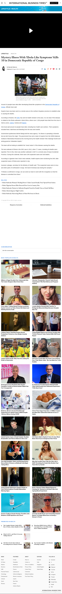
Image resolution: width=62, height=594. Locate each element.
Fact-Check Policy (29, 576)
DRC (18, 118)
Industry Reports (16, 586)
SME (2, 569)
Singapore (39, 564)
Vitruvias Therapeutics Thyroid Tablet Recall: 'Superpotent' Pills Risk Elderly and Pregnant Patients (45, 282)
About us (27, 559)
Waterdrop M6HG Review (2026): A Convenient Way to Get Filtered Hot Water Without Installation (43, 527)
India (38, 562)
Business (3, 566)
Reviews (3, 583)
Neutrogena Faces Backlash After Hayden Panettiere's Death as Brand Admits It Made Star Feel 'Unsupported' (15, 386)
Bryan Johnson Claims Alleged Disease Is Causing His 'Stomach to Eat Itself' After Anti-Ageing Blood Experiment (45, 489)
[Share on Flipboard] (51, 69)
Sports (2, 581)
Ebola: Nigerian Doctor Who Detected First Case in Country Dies (21, 185)
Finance (15, 569)
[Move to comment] (59, 69)
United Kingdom (40, 566)
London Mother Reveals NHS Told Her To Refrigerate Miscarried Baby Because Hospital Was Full (45, 308)
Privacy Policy (28, 566)
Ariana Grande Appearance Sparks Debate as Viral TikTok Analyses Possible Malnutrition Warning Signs (14, 489)
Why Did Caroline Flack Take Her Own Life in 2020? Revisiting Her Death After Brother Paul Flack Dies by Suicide (45, 463)
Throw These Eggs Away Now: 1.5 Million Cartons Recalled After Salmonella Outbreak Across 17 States (46, 412)
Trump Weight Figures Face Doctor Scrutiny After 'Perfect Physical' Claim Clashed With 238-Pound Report (46, 334)
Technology (3, 574)
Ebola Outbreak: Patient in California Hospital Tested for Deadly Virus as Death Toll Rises (28, 188)
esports (14, 578)
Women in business (17, 576)
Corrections (27, 571)
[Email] (56, 69)
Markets (3, 564)
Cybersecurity (16, 571)
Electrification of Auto (17, 566)
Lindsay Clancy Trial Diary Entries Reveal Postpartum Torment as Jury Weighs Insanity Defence (14, 334)
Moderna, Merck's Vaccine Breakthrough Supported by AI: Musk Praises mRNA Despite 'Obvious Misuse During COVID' (14, 412)
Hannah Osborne (12, 67)
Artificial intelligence (17, 574)
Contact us (27, 562)
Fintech (14, 583)
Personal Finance (5, 571)
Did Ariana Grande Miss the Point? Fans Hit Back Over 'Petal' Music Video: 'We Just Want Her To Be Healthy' (46, 360)
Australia (39, 559)
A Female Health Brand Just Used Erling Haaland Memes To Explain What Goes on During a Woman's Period (46, 515)
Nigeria (24, 123)
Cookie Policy (28, 569)
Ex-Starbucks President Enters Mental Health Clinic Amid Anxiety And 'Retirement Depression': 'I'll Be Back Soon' (46, 386)
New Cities (15, 581)
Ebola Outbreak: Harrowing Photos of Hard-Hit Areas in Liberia (20, 193)
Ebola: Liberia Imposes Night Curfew (13, 191)
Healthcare (15, 564)
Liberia (12, 123)
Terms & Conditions (29, 564)
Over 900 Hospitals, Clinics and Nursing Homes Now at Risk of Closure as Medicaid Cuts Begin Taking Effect (14, 463)
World (2, 559)
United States (40, 569)
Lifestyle (3, 578)
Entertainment (4, 576)
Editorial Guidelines (46, 205)
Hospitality (15, 562)
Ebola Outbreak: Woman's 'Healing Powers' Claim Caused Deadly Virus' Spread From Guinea (28, 182)
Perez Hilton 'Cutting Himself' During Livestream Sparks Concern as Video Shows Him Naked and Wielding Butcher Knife (15, 308)
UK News (3, 562)
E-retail (14, 559)
